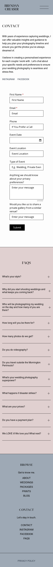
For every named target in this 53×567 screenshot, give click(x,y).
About (26, 478)
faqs (26, 539)
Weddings (26, 483)
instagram (26, 530)
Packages (26, 487)
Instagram (8, 79)
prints (26, 492)
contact (26, 525)
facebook (23, 79)
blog (26, 496)
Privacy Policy (26, 561)
